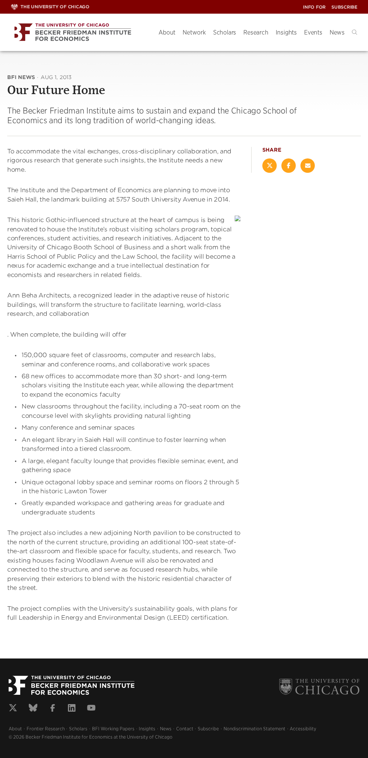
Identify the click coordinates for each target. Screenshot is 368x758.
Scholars (224, 32)
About (166, 32)
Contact (184, 728)
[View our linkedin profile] (71, 708)
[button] (354, 32)
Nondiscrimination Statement (254, 728)
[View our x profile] (13, 708)
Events (313, 32)
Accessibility (303, 728)
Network (194, 32)
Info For (314, 7)
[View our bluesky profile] (33, 708)
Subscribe (344, 7)
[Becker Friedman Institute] (79, 32)
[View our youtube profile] (91, 708)
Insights (286, 32)
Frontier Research (46, 728)
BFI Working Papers (113, 728)
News (337, 32)
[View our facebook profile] (52, 708)
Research (255, 32)
